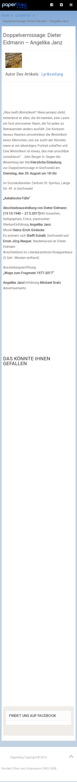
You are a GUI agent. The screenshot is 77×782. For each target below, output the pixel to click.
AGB (53, 768)
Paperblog (17, 757)
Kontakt (7, 768)
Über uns (19, 768)
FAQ (46, 768)
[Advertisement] (38, 537)
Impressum (34, 768)
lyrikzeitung (52, 74)
